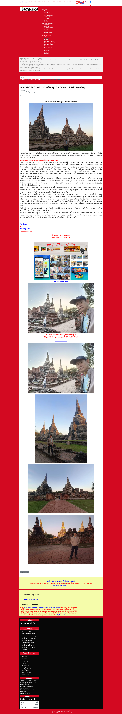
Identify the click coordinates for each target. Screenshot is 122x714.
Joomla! (50, 712)
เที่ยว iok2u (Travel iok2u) (59, 585)
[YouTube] (96, 5)
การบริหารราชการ (27, 631)
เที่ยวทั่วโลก (25, 675)
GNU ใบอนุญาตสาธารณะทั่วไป (68, 712)
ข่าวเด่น (24, 656)
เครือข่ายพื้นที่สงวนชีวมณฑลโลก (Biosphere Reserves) (78, 583)
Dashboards (25, 666)
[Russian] (77, 3)
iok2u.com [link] (23, 2)
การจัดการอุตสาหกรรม (29, 638)
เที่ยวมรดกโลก (26, 672)
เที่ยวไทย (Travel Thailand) (61, 238)
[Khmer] (81, 3)
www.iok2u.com (26, 231)
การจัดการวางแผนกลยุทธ (30, 636)
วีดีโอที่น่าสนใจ (26, 668)
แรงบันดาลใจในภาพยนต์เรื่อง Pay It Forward (49, 607)
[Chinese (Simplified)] (79, 1)
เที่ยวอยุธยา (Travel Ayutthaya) (61, 235)
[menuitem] (45, 8)
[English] (77, 1)
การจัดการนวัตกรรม (28, 645)
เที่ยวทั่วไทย (25, 670)
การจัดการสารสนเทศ (28, 647)
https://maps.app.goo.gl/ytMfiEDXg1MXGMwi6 (44, 160)
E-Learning (25, 661)
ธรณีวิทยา (25, 649)
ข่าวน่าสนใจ (25, 659)
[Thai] (79, 3)
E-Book (24, 663)
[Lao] (83, 3)
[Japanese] (83, 1)
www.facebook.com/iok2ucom (29, 690)
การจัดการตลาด (27, 640)
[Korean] (85, 1)
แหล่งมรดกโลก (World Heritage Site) (39, 583)
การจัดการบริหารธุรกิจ (29, 634)
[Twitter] (96, 3)
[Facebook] (96, 1)
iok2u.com (25, 691)
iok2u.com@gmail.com (28, 686)
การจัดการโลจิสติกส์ (28, 643)
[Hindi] (81, 1)
